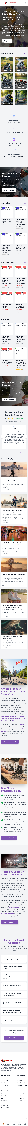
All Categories (4, 1085)
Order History (23, 1095)
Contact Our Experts (15, 1038)
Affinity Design (20, 1118)
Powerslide (20, 716)
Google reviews (19, 418)
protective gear (14, 907)
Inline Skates (4, 1078)
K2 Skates (12, 716)
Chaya (13, 720)
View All (24, 53)
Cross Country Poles (22, 1085)
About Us (3, 1093)
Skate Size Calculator (6, 1100)
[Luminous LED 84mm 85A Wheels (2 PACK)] (21, 329)
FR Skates (8, 718)
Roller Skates (4, 1080)
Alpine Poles (20, 1080)
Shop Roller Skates (9, 399)
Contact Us (4, 1095)
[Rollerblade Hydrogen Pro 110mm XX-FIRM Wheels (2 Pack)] (21, 353)
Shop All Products (9, 742)
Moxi (14, 718)
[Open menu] (2, 3)
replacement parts (7, 914)
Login (21, 1100)
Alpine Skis (19, 1078)
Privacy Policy (4, 1105)
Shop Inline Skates (9, 190)
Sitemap (25, 1118)
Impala (24, 718)
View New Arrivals (9, 36)
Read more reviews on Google (14, 452)
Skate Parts (4, 1082)
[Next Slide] (25, 44)
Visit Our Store (8, 838)
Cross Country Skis (21, 1082)
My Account (23, 1093)
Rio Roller (4, 720)
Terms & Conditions (6, 1103)
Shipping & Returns (6, 1107)
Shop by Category (9, 922)
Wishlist (22, 1098)
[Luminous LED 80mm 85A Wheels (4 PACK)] (7, 329)
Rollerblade (5, 716)
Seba (2, 718)
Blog (2, 1098)
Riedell (18, 718)
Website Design (4, 1118)
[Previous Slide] (3, 44)
